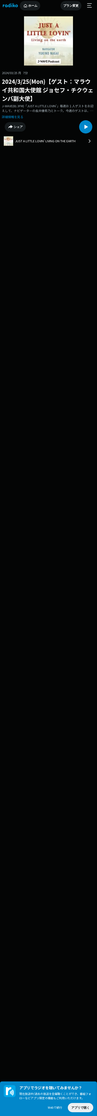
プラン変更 (71, 5)
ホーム (32, 5)
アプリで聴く (80, 1107)
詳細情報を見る (12, 117)
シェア (18, 127)
